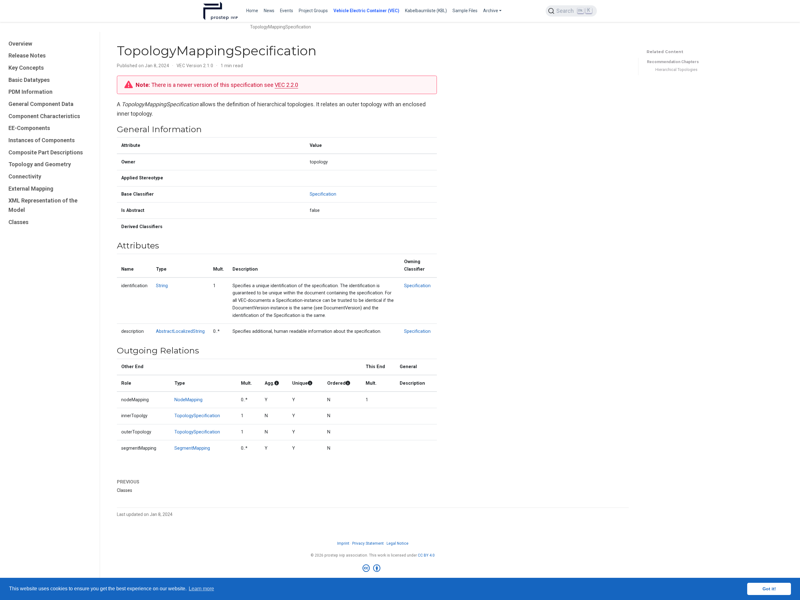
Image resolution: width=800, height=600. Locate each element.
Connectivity (24, 176)
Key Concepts (26, 67)
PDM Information (30, 91)
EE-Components (29, 128)
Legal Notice (397, 543)
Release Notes (27, 55)
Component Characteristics (44, 116)
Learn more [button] (201, 588)
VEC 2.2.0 (286, 85)
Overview (20, 43)
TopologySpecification (197, 415)
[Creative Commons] (372, 568)
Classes (18, 222)
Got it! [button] (769, 588)
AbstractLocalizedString (180, 331)
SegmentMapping (192, 448)
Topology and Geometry (39, 164)
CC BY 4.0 (426, 555)
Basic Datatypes (29, 80)
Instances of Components (41, 140)
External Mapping (30, 188)
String (162, 285)
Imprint (343, 543)
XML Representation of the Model (43, 205)
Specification (323, 194)
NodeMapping (188, 399)
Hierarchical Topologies (676, 69)
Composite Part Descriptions (45, 152)
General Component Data (40, 104)
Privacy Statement (368, 543)
